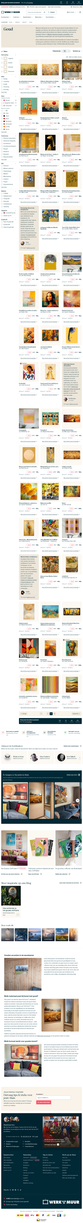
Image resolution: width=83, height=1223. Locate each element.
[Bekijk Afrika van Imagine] (24, 787)
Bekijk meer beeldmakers (71, 746)
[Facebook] (15, 1190)
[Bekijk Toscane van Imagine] (40, 794)
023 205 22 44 (27, 1136)
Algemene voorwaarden (26, 1211)
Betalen (8, 1144)
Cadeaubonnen (29, 1146)
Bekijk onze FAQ (31, 248)
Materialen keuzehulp (43, 1036)
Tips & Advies (50, 17)
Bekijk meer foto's (72, 775)
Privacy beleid (59, 1211)
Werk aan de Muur (69, 1155)
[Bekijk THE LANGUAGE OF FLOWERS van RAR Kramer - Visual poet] (66, 796)
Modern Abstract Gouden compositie (59, 34)
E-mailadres (39, 1094)
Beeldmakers (27, 17)
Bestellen (27, 1141)
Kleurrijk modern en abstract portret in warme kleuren (29, 580)
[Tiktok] (20, 1190)
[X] (18, 1190)
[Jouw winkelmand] (80, 12)
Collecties (16, 17)
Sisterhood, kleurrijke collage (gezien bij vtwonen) (72, 389)
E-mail (36, 1136)
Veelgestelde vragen (12, 1141)
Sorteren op (76, 51)
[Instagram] (10, 1190)
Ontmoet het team (50, 1144)
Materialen (38, 17)
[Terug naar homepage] (10, 12)
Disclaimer (35, 1211)
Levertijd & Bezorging (31, 1144)
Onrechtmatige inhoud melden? (47, 1211)
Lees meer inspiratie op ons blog (69, 883)
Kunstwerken (5, 17)
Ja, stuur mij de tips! (44, 1102)
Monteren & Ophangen (12, 1146)
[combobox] (34, 12)
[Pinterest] (13, 1190)
